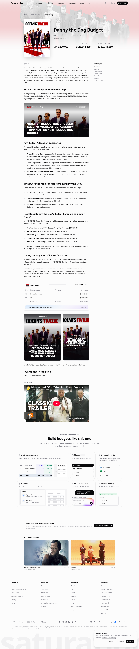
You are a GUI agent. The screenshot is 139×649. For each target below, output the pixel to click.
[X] (76, 622)
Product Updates (76, 606)
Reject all (111, 642)
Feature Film (45, 586)
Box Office (97, 76)
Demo (89, 3)
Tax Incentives (105, 596)
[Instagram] (63, 622)
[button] (41, 294)
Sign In (113, 3)
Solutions (50, 3)
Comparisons (98, 74)
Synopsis (97, 67)
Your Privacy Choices (122, 622)
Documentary (45, 596)
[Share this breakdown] (86, 284)
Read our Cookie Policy (109, 638)
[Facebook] (69, 622)
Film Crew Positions (107, 593)
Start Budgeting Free (102, 525)
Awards (96, 78)
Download (84, 134)
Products (39, 3)
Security (103, 613)
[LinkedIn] (66, 622)
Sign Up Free (122, 3)
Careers (73, 596)
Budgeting (14, 586)
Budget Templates (107, 589)
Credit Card (15, 593)
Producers (44, 599)
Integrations (105, 606)
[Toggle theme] (91, 622)
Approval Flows (106, 610)
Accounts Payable (17, 596)
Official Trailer (98, 80)
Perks (13, 603)
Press (73, 603)
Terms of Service (98, 622)
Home (25, 15)
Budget (96, 69)
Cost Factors (98, 71)
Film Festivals (105, 603)
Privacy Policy (108, 622)
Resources (61, 3)
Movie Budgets (35, 15)
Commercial (45, 593)
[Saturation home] (17, 3)
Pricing (82, 3)
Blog (72, 589)
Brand (73, 593)
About (73, 586)
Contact (73, 599)
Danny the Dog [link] (48, 15)
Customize (120, 642)
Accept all (130, 642)
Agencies (44, 610)
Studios (43, 606)
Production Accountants (49, 603)
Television (44, 589)
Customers (72, 3)
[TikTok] (72, 622)
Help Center (75, 610)
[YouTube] (59, 622)
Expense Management (18, 589)
